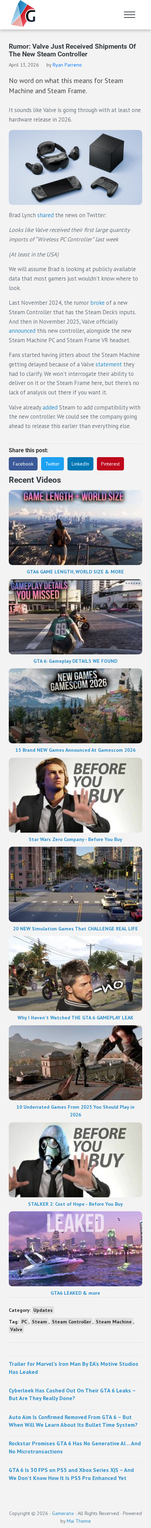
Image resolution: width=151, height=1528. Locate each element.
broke (97, 303)
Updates (43, 1310)
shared (45, 215)
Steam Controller (71, 1322)
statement (109, 364)
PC (24, 1322)
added (50, 407)
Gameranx (63, 1513)
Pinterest (110, 464)
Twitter (52, 464)
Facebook (23, 464)
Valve (16, 1329)
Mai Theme (79, 1520)
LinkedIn (80, 464)
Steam (39, 1322)
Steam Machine (114, 1322)
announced (22, 331)
